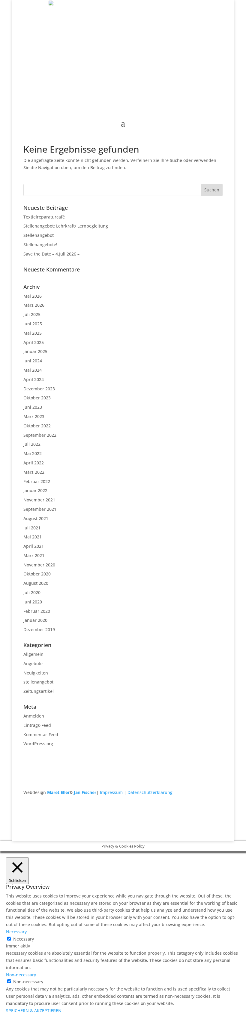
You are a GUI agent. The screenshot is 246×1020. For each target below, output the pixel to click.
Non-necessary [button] (21, 975)
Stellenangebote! (40, 244)
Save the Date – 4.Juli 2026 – (51, 254)
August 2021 (35, 518)
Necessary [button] (16, 932)
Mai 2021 (32, 537)
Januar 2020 (35, 620)
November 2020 (39, 565)
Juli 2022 (31, 444)
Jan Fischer (85, 792)
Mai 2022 (32, 453)
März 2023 (33, 416)
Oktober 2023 (37, 398)
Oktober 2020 (37, 574)
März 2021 (33, 555)
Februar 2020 (36, 611)
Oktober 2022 (37, 426)
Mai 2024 (32, 370)
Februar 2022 (36, 481)
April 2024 (33, 379)
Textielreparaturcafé (44, 217)
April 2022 (33, 463)
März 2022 (33, 472)
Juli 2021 (31, 528)
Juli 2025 (31, 314)
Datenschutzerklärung (150, 792)
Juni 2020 (32, 602)
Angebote (33, 663)
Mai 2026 (32, 296)
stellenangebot (38, 682)
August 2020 (35, 583)
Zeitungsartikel (38, 691)
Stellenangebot (38, 235)
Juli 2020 (31, 592)
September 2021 (39, 509)
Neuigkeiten (35, 673)
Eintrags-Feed (37, 725)
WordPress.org (38, 743)
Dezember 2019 (39, 629)
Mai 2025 (32, 333)
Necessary (23, 939)
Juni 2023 (32, 407)
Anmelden (33, 716)
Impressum (111, 792)
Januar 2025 (35, 351)
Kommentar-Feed (40, 734)
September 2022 (39, 435)
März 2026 (33, 305)
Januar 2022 (35, 490)
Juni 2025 (32, 324)
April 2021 (33, 546)
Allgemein (33, 654)
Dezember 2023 (39, 389)
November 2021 (39, 500)
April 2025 (33, 342)
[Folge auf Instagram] (218, 810)
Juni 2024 (32, 361)
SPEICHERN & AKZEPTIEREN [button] (34, 1010)
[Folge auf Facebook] (206, 810)
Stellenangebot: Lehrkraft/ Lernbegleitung (65, 226)
